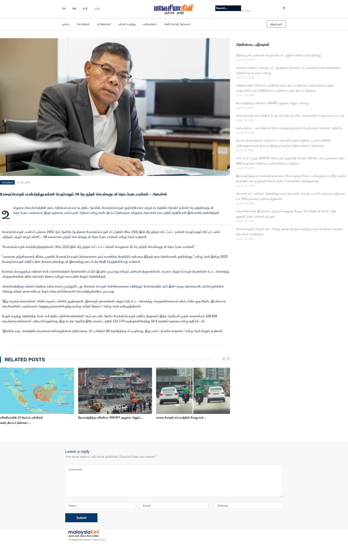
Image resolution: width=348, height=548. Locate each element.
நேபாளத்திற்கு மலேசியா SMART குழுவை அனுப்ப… (33, 417)
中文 (85, 8)
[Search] (248, 8)
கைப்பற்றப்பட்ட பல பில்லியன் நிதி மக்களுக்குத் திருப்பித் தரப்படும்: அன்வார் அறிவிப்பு (289, 128)
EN (64, 8)
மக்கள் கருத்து (127, 24)
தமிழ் (97, 8)
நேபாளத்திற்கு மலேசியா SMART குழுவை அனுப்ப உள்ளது (272, 103)
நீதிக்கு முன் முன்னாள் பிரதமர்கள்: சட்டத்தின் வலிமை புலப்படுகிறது (278, 55)
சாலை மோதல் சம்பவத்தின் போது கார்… (103, 417)
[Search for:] (228, 8)
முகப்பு (66, 24)
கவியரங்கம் (150, 24)
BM (74, 8)
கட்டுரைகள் (104, 24)
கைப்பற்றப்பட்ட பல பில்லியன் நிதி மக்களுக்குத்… (186, 417)
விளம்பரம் (276, 24)
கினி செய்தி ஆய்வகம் (177, 24)
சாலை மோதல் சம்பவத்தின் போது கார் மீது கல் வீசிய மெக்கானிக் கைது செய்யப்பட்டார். (290, 115)
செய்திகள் (83, 24)
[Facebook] (284, 8)
